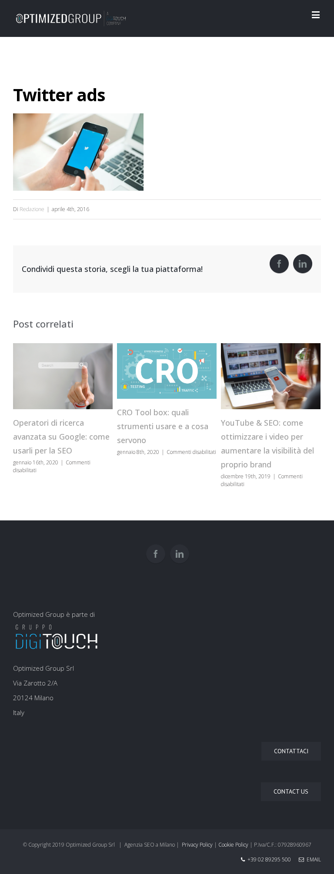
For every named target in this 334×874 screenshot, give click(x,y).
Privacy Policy (197, 844)
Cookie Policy (233, 844)
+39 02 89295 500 (269, 859)
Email (312, 859)
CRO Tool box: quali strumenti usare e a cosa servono (162, 426)
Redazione (32, 209)
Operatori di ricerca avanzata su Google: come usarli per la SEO (61, 436)
